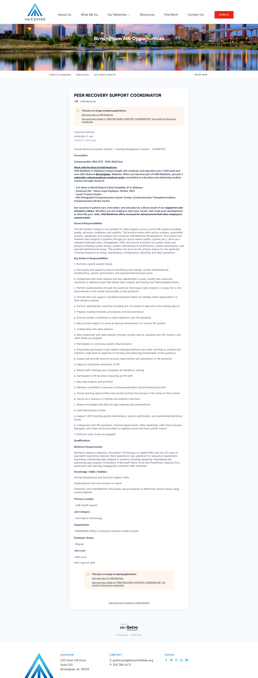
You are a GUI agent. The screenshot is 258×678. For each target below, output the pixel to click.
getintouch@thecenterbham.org (133, 660)
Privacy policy (122, 635)
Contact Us (196, 15)
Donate (224, 14)
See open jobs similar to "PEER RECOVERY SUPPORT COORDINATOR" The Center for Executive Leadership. (129, 120)
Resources (147, 15)
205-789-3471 (122, 665)
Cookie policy (136, 635)
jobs (82, 74)
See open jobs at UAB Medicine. (97, 115)
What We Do (89, 15)
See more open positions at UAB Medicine (129, 603)
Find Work (171, 15)
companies (60, 74)
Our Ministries (117, 15)
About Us (64, 15)
